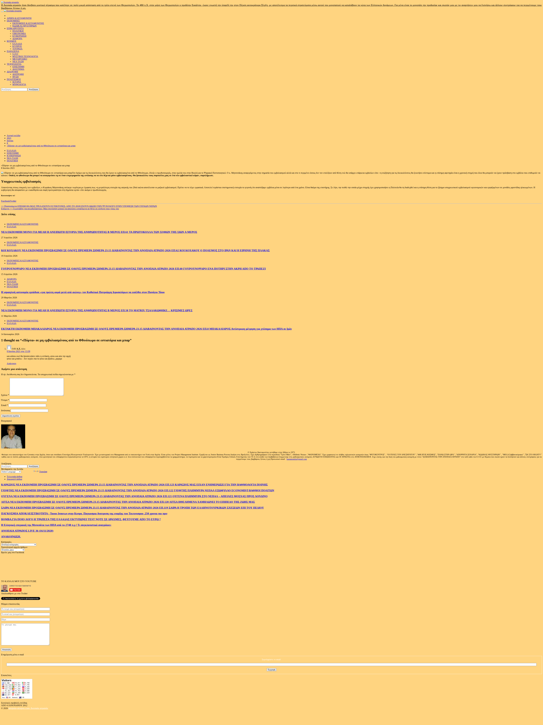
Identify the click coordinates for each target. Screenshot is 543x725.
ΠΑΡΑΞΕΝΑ (13, 51)
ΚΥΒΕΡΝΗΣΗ (19, 36)
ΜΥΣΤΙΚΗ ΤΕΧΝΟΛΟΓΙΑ (25, 56)
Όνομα (5, 400)
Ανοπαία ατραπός (39, 708)
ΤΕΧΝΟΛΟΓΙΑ (14, 64)
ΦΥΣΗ (15, 77)
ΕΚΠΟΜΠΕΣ (13, 21)
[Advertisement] (271, 112)
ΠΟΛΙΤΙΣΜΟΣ (14, 79)
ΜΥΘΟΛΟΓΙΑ (19, 84)
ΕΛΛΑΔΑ (17, 43)
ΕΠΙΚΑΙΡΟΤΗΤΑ (15, 28)
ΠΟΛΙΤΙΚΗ (18, 31)
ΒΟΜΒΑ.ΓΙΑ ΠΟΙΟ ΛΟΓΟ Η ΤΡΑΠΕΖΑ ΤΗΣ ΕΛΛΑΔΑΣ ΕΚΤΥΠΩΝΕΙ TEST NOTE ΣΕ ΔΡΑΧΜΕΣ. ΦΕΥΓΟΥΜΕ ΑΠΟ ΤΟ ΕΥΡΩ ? (81, 519)
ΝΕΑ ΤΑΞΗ (18, 61)
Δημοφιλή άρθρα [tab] (14, 479)
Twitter (13, 201)
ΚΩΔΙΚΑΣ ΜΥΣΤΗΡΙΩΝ (24, 26)
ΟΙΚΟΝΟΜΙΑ (19, 33)
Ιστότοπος (5, 410)
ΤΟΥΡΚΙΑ (17, 49)
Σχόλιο (5, 395)
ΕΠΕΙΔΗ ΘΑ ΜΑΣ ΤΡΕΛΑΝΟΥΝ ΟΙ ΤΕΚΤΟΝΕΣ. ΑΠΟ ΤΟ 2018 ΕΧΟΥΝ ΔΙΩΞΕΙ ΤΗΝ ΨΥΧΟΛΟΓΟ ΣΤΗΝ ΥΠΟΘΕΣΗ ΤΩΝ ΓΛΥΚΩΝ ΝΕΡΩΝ (79, 206)
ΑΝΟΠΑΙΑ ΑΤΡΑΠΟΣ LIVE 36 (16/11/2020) (27, 530)
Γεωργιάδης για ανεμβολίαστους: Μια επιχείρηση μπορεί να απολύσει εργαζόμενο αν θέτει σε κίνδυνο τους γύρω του (60, 208)
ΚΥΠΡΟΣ (17, 46)
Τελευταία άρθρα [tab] (14, 476)
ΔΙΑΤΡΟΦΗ (12, 71)
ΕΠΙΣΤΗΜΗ (18, 66)
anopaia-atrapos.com (19, 708)
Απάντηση (11, 363)
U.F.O (15, 54)
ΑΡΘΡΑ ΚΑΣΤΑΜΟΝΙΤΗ (19, 18)
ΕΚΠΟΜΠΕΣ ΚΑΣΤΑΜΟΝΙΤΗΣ (28, 23)
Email (4, 405)
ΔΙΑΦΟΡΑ (17, 38)
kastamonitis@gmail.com (297, 459)
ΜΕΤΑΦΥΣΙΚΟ (19, 59)
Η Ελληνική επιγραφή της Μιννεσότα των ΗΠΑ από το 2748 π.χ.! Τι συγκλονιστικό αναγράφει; (56, 524)
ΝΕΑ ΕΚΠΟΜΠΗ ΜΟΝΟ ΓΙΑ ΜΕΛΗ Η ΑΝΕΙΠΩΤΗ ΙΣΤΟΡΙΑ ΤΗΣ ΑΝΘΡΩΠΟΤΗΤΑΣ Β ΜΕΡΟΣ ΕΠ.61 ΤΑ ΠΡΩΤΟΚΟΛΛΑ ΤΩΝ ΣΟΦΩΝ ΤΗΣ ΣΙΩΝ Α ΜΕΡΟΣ (99, 232)
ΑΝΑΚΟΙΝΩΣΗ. (11, 536)
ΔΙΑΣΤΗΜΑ (18, 69)
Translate (43, 471)
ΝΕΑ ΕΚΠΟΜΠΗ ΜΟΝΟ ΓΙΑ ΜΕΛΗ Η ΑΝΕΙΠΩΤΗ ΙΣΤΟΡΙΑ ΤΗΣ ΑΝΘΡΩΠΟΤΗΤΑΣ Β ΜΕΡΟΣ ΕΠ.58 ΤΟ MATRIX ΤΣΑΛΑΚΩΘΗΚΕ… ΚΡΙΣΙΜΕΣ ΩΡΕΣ (96, 310)
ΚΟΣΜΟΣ (11, 41)
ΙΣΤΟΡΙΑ (16, 82)
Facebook (5, 201)
